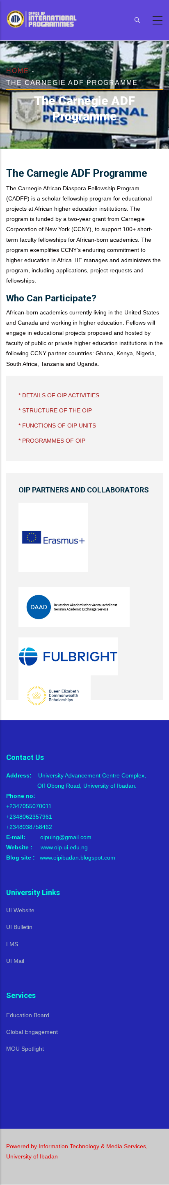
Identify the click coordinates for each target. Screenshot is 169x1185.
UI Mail (15, 961)
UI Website (20, 910)
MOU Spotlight (25, 1048)
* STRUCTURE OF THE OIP (55, 410)
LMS (12, 944)
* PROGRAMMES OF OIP (51, 440)
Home (17, 70)
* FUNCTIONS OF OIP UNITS (57, 425)
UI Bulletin (19, 927)
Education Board (27, 1015)
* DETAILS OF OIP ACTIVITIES (58, 395)
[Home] (43, 18)
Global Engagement (32, 1032)
